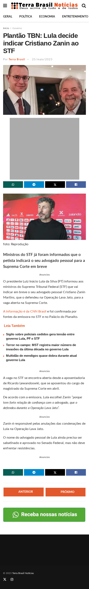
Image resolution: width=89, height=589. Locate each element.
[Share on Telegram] (34, 184)
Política (25, 16)
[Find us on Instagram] (12, 579)
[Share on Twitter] (55, 184)
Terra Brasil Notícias (23, 573)
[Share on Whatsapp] (13, 184)
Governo (17, 28)
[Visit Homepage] (44, 5)
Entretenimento (75, 16)
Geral (7, 16)
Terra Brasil (17, 59)
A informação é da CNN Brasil (24, 311)
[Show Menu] (5, 6)
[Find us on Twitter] (4, 579)
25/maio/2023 (42, 59)
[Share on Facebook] (76, 184)
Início (6, 28)
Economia (47, 16)
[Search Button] (84, 6)
